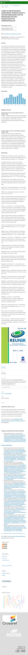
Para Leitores (4, 556)
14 (16, 533)
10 (10, 533)
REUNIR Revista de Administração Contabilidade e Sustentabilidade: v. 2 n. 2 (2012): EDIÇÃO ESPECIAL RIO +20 (15, 471)
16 (18, 533)
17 (20, 533)
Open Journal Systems (7, 565)
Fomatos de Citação (6, 387)
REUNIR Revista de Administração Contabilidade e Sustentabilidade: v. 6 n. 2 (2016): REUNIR (15, 529)
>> (24, 533)
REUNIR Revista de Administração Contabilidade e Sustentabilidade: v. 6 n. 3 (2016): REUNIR (15, 505)
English (3, 575)
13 (14, 533)
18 (21, 533)
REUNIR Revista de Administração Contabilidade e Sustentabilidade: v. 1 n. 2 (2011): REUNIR (15, 460)
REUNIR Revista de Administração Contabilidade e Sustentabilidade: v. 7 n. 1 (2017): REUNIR (15, 523)
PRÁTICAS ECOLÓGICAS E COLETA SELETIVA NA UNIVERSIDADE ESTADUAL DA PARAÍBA (15, 485)
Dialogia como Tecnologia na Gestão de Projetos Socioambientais (15, 450)
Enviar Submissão (6, 581)
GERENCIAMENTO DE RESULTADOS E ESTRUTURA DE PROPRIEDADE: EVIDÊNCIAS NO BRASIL (14, 527)
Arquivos (6, 5)
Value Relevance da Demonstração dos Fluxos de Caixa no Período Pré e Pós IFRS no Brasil (15, 509)
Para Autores (4, 558)
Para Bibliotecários (5, 560)
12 (13, 533)
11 (12, 533)
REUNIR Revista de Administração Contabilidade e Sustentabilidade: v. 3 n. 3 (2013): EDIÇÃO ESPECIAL (15, 487)
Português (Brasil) (6, 573)
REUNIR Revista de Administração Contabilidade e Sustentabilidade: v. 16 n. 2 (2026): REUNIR (15, 512)
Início (2, 5)
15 (17, 533)
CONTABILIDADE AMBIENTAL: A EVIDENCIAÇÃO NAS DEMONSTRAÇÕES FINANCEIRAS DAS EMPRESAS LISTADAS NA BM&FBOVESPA (15, 457)
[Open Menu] (1, 2)
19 (22, 533)
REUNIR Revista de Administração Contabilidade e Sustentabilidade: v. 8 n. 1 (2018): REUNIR (15, 478)
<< (1, 533)
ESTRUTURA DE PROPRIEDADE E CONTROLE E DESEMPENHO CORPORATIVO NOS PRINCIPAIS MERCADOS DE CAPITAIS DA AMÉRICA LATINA (15, 502)
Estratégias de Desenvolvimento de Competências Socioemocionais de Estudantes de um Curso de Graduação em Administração (14, 436)
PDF (4, 367)
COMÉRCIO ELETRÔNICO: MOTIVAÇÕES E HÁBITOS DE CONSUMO (14, 476)
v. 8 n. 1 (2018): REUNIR (14, 5)
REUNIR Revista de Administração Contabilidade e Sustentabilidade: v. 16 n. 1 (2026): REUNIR (15, 452)
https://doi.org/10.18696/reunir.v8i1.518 (12, 33)
